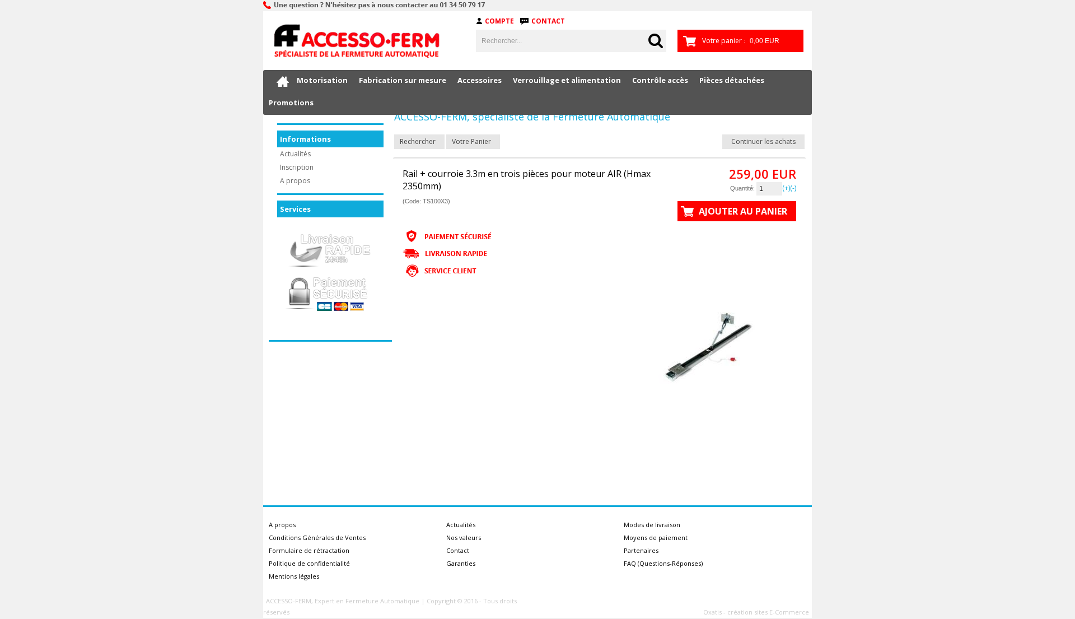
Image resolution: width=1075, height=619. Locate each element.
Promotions (291, 102)
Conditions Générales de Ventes (317, 537)
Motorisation (322, 80)
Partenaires (641, 550)
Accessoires (479, 80)
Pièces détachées (731, 80)
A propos (295, 180)
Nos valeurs (463, 537)
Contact (548, 21)
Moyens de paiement (656, 537)
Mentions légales (294, 576)
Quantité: (743, 188)
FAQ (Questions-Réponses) (663, 563)
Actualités (295, 154)
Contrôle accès (660, 80)
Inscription (297, 167)
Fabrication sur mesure (402, 80)
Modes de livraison (652, 524)
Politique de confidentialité (309, 563)
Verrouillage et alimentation (567, 80)
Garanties (460, 563)
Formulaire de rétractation (309, 550)
